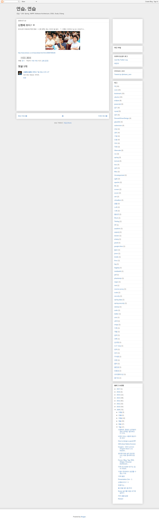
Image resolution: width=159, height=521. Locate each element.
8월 (120, 424)
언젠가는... (121, 485)
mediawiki (117, 271)
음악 (115, 363)
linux (115, 260)
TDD (115, 147)
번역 (115, 349)
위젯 (115, 360)
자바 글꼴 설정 (123, 496)
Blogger (83, 517)
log (115, 264)
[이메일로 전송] (22, 58)
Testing (116, 221)
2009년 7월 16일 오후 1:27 (40, 72)
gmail (116, 243)
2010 (119, 406)
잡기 (23, 60)
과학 (115, 339)
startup (116, 307)
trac (115, 164)
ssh (115, 196)
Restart (120, 499)
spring (116, 157)
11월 (120, 415)
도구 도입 (117, 346)
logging (116, 268)
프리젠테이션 (118, 374)
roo (115, 154)
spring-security (119, 303)
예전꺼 (116, 63)
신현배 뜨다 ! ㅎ (123, 482)
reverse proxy (119, 289)
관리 (115, 132)
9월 (120, 421)
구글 (115, 136)
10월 (120, 418)
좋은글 (116, 367)
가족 (115, 328)
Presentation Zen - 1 (125, 479)
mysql (116, 111)
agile (116, 179)
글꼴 (115, 203)
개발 (115, 331)
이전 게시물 (102, 116)
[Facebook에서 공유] (28, 58)
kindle (116, 257)
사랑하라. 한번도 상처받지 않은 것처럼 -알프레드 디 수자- (127, 431)
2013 (119, 398)
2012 (119, 401)
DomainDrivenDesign (121, 118)
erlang (116, 239)
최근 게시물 (22, 116)
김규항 (116, 342)
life (115, 186)
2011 (118, 404)
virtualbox (117, 200)
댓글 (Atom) (67, 123)
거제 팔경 (121, 476)
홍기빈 (116, 378)
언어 (115, 353)
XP (115, 225)
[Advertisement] (125, 31)
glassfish (117, 122)
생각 (115, 115)
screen (116, 189)
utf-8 (115, 321)
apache (116, 182)
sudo (116, 310)
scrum (116, 193)
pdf (115, 275)
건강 (115, 129)
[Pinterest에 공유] (30, 58)
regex (116, 282)
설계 (115, 168)
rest (115, 285)
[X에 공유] (26, 58)
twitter (116, 314)
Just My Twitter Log (121, 60)
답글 (24, 77)
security (117, 296)
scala (116, 292)
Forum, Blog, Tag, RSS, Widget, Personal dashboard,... (126, 462)
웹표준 (116, 214)
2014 (119, 395)
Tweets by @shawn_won (122, 74)
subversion (118, 125)
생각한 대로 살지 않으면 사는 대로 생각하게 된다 (126, 455)
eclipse (116, 100)
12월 (120, 412)
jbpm (116, 250)
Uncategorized (119, 175)
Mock (116, 218)
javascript (117, 104)
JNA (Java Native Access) (127, 444)
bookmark (117, 93)
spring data (118, 300)
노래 (115, 207)
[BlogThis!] (24, 58)
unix (115, 317)
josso (116, 253)
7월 (120, 427)
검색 (115, 335)
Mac (115, 171)
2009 (119, 410)
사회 (115, 211)
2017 (119, 389)
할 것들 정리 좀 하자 (125, 488)
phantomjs (117, 278)
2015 (119, 392)
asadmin (117, 228)
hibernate (117, 150)
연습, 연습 (26, 8)
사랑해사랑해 (27, 72)
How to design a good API (127, 441)
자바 (115, 143)
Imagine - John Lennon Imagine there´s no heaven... (126, 448)
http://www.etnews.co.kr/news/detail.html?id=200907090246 (36, 53)
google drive (118, 246)
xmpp (116, 324)
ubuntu (116, 97)
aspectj (116, 232)
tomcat (116, 161)
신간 (115, 90)
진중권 (116, 371)
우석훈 (116, 356)
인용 (115, 139)
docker (116, 236)
